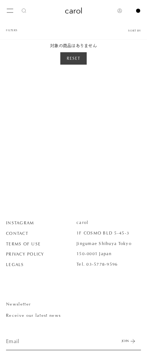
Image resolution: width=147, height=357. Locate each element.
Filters (12, 30)
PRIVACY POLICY (25, 254)
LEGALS (15, 264)
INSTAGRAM (20, 222)
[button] (24, 10)
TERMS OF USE (23, 244)
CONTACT (17, 233)
